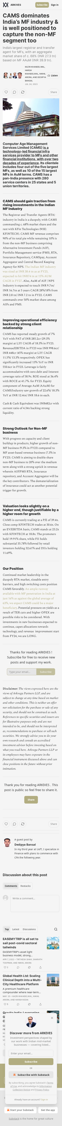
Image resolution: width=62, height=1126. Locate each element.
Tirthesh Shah (24, 959)
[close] (52, 1018)
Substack (14, 1118)
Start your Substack (22, 1110)
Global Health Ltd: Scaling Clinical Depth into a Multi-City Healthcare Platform (22, 980)
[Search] (55, 929)
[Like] (6, 92)
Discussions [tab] (29, 929)
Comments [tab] (11, 886)
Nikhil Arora (25, 963)
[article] (31, 953)
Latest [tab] (15, 929)
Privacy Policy (42, 1089)
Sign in (55, 4)
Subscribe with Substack (33, 1074)
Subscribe (42, 4)
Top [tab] (7, 929)
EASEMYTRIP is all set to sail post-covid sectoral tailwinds (20, 943)
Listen (54, 75)
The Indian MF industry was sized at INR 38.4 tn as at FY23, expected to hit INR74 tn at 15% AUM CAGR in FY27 (29, 274)
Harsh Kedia (21, 1000)
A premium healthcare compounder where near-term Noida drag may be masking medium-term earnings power (21, 990)
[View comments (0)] (14, 92)
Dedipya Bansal (25, 844)
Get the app (48, 1110)
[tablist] (18, 886)
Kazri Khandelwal (35, 67)
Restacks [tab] (25, 886)
